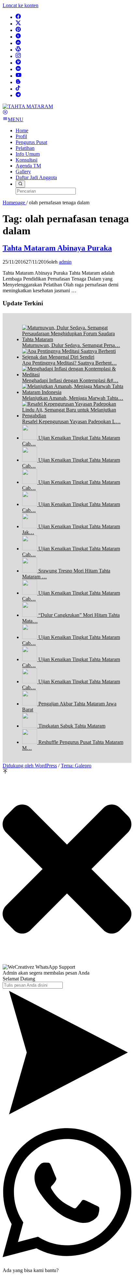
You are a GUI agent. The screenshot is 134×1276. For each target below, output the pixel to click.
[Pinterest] (18, 30)
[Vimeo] (18, 62)
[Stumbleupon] (18, 43)
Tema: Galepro (76, 765)
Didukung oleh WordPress (30, 765)
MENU (15, 119)
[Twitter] (18, 23)
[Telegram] (18, 95)
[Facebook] (18, 17)
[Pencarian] (20, 184)
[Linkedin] (18, 69)
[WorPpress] (18, 49)
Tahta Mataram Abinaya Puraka (57, 248)
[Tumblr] (18, 36)
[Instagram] (18, 56)
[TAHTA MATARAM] (28, 106)
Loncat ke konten (20, 5)
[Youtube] (18, 76)
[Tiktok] (18, 89)
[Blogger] (18, 82)
